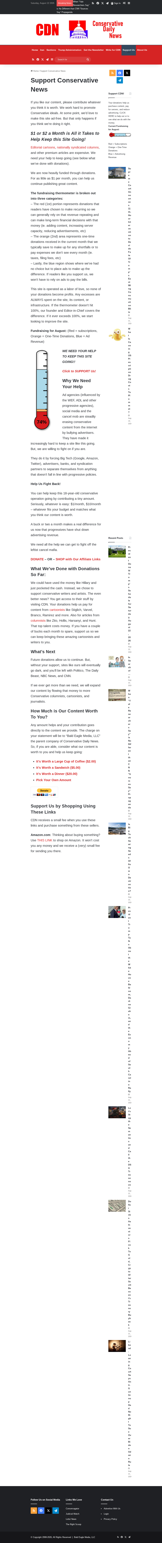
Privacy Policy (110, 1519)
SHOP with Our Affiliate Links (78, 559)
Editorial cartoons (43, 147)
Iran (42, 50)
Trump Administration (69, 50)
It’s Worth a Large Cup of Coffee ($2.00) (66, 761)
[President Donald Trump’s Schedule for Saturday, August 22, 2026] (117, 551)
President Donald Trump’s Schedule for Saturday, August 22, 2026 (129, 594)
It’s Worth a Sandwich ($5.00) (58, 767)
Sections (51, 50)
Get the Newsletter (94, 50)
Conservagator (72, 1508)
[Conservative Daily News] (81, 29)
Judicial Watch (72, 1514)
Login (106, 1514)
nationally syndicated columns (78, 147)
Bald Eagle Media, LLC (84, 1537)
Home (35, 50)
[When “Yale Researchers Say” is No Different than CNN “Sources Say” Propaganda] (117, 695)
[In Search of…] (117, 662)
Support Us (129, 50)
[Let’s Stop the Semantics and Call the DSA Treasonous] (117, 1112)
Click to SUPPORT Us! (79, 371)
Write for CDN (113, 50)
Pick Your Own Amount (53, 780)
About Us (142, 50)
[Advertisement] (119, 480)
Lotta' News (71, 1519)
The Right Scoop (73, 1524)
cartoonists (57, 610)
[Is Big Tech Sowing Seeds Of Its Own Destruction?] (117, 829)
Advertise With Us (112, 1508)
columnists (38, 620)
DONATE (37, 559)
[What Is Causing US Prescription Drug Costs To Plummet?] (117, 334)
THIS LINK (44, 840)
